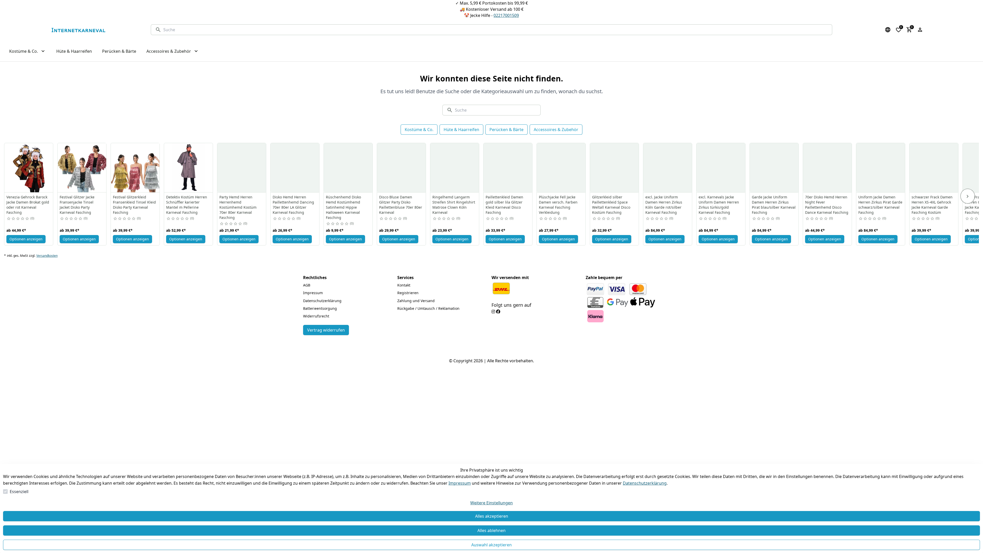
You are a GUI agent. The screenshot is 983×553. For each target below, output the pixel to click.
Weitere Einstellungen (491, 503)
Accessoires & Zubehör (556, 129)
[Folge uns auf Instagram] (493, 311)
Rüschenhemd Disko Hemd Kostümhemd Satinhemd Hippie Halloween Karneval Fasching (343, 207)
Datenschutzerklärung (645, 483)
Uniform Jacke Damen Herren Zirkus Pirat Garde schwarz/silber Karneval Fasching (880, 205)
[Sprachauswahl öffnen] (888, 30)
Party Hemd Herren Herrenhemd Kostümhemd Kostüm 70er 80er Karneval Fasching (238, 207)
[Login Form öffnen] (920, 30)
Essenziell (19, 491)
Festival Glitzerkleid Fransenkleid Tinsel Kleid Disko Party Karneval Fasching (134, 205)
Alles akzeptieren (491, 516)
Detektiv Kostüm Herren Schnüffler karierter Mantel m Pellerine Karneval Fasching (186, 205)
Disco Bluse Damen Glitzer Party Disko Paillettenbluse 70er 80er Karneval (400, 205)
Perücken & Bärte (506, 129)
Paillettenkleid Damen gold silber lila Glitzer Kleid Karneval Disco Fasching (504, 205)
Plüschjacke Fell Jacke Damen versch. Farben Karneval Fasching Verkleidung (558, 205)
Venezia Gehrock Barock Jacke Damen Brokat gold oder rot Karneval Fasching (27, 205)
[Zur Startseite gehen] (78, 30)
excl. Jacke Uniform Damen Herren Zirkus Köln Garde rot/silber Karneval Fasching (663, 205)
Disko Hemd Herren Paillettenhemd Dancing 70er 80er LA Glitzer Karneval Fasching (293, 205)
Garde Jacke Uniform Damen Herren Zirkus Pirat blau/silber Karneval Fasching (774, 205)
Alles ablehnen (491, 530)
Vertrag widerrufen (326, 330)
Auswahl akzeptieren (491, 545)
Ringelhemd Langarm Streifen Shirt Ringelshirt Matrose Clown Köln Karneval (453, 205)
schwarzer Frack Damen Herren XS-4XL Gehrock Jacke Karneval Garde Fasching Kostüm (932, 205)
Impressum (459, 483)
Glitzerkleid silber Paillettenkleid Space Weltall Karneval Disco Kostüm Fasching (611, 205)
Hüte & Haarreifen (461, 129)
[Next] (967, 196)
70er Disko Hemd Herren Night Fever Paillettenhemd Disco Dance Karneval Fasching (826, 205)
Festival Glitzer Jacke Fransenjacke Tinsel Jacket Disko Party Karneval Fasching (77, 205)
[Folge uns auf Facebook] (498, 311)
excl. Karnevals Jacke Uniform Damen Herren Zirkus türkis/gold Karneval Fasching (719, 205)
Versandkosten (47, 256)
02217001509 (506, 15)
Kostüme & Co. (419, 129)
